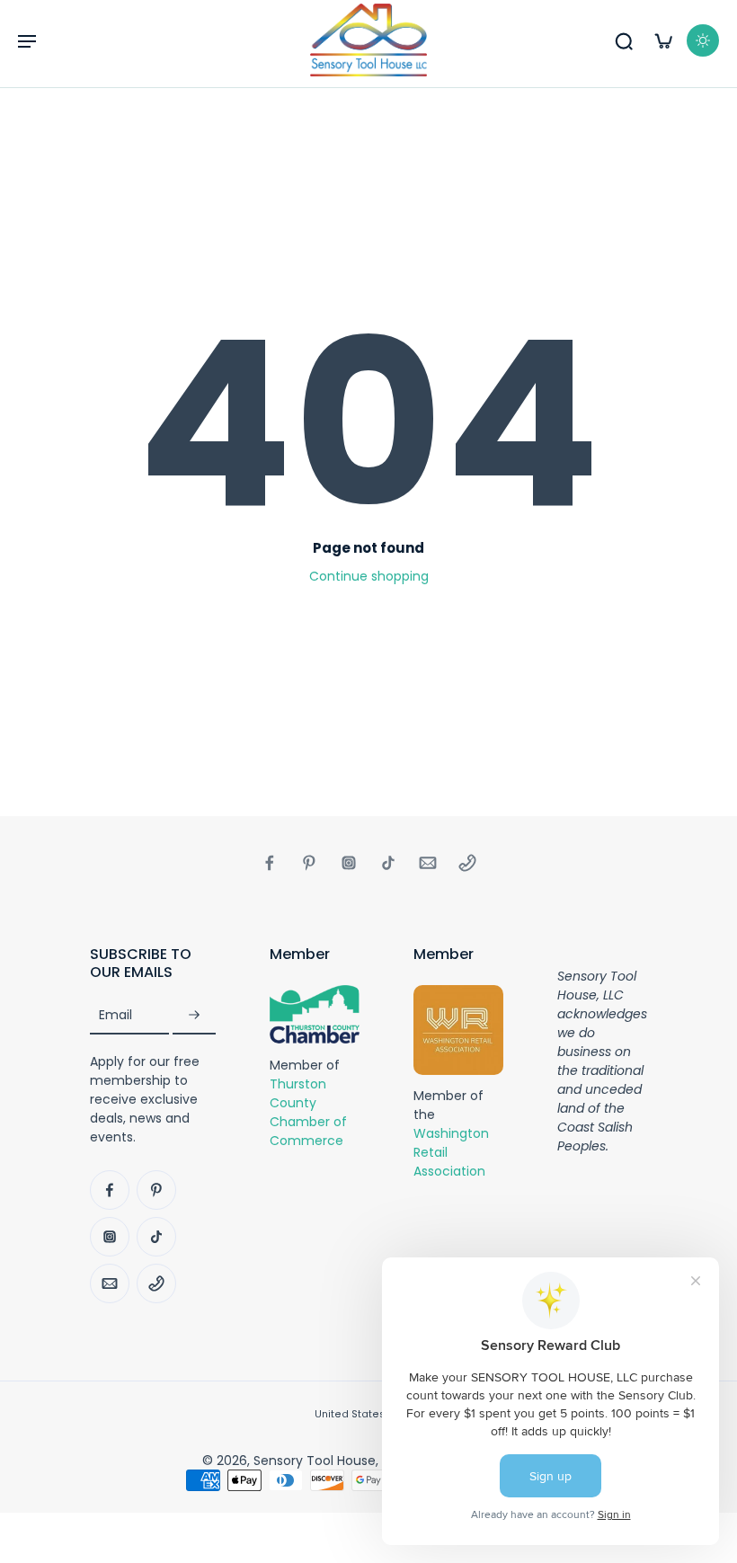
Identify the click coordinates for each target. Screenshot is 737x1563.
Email (115, 1015)
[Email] (428, 863)
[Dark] (703, 40)
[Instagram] (348, 863)
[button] (27, 40)
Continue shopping (369, 576)
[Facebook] (269, 863)
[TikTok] (388, 863)
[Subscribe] (194, 1015)
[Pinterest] (309, 863)
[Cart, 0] (663, 40)
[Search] (624, 40)
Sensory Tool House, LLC (328, 1461)
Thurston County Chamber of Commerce (308, 1111)
